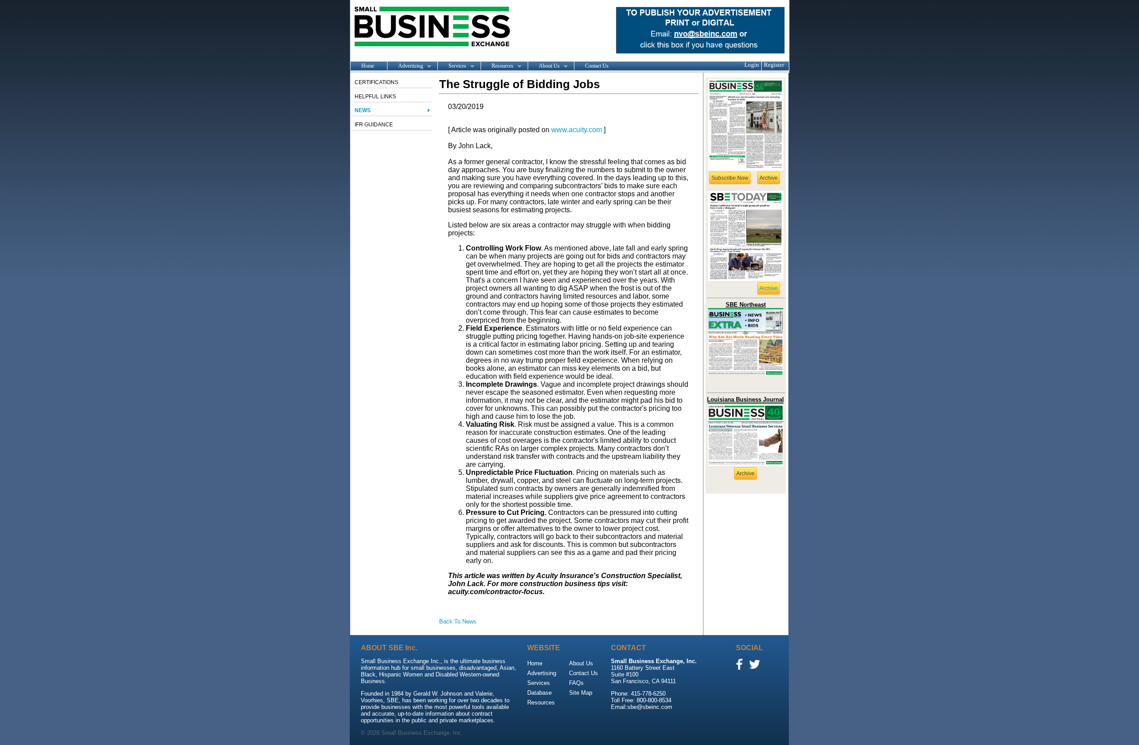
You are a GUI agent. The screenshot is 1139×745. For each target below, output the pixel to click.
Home (367, 66)
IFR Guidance (374, 124)
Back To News (458, 621)
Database (539, 692)
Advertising (405, 66)
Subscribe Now (729, 178)
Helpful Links (375, 96)
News (363, 110)
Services (451, 66)
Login (751, 64)
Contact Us (597, 66)
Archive (768, 178)
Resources (497, 66)
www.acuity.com (576, 130)
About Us (544, 66)
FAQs (576, 683)
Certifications (376, 82)
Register (774, 64)
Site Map (580, 692)
